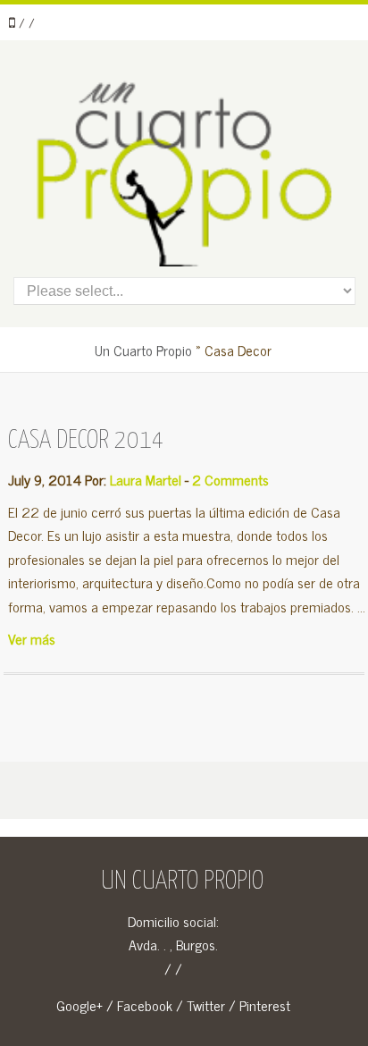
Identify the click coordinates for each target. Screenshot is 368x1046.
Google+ (79, 1004)
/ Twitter (200, 1004)
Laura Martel (145, 479)
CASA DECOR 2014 (86, 440)
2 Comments (230, 479)
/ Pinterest (259, 1004)
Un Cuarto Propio (143, 349)
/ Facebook (139, 1004)
